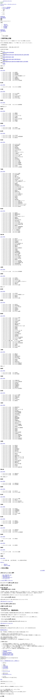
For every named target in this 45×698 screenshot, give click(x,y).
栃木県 (9, 54)
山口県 (24, 61)
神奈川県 (21, 54)
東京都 (18, 54)
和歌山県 (18, 59)
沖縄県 (4, 63)
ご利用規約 (5, 651)
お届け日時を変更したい (7, 577)
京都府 (6, 59)
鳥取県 (4, 61)
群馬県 (6, 54)
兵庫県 (15, 59)
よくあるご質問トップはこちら (6, 580)
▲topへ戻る (2, 70)
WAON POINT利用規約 (7, 652)
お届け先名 (2, 683)
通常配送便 (2, 16)
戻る (1, 562)
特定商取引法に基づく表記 (8, 653)
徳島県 (26, 61)
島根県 (6, 61)
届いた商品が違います (7, 575)
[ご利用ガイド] (3, 12)
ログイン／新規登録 (7, 7)
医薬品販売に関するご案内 (8, 654)
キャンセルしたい (6, 578)
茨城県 (4, 54)
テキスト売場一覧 (6, 8)
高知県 (21, 61)
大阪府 (12, 59)
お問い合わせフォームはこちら (6, 601)
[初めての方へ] (3, 10)
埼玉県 (12, 54)
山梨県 (24, 54)
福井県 (12, 52)
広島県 (12, 61)
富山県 (6, 52)
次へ (3, 562)
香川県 (15, 61)
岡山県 (9, 61)
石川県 (9, 52)
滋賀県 (4, 59)
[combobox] (5, 21)
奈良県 (9, 59)
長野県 (27, 54)
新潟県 (4, 52)
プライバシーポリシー (7, 650)
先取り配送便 (3, 17)
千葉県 (15, 54)
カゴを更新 (42, 570)
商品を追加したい (6, 576)
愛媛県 (18, 61)
